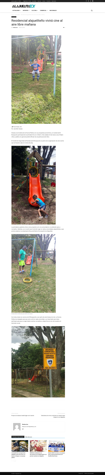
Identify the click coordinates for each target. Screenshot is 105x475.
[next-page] (15, 461)
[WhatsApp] (23, 30)
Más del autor (28, 437)
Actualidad (17, 14)
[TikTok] (90, 1)
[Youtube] (93, 1)
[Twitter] (16, 30)
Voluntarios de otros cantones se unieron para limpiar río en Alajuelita (53, 416)
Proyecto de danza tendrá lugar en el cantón (22, 415)
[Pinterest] (20, 30)
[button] (92, 10)
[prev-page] (12, 461)
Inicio (12, 14)
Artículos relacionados (17, 437)
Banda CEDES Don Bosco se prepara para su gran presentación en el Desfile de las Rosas (56, 454)
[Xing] (23, 429)
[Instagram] (88, 1)
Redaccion (15, 27)
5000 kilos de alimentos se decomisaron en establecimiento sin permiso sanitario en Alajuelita (38, 454)
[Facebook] (86, 1)
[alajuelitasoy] (23, 6)
